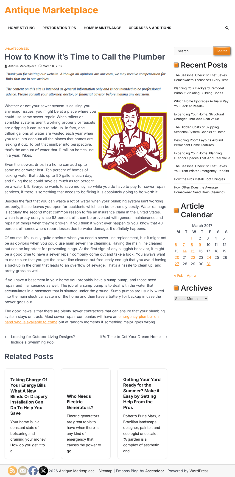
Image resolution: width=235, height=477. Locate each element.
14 (185, 251)
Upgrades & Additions (150, 28)
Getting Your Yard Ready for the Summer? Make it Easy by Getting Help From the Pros (142, 393)
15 (193, 251)
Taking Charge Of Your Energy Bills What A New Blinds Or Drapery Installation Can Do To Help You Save (29, 396)
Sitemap (105, 471)
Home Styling (21, 28)
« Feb (178, 275)
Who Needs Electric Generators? (80, 402)
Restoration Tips (59, 28)
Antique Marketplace (51, 10)
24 (209, 257)
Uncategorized (17, 48)
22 (193, 257)
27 (177, 264)
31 (208, 264)
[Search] (227, 28)
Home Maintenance (102, 28)
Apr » (191, 275)
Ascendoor (154, 471)
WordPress (199, 471)
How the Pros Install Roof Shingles (199, 179)
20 (177, 257)
